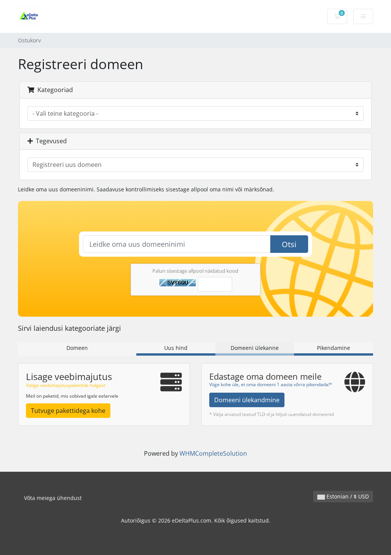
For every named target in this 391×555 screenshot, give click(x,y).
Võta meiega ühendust (53, 498)
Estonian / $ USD (347, 496)
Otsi (289, 244)
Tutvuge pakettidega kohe (68, 410)
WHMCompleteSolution (213, 453)
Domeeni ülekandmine (247, 400)
